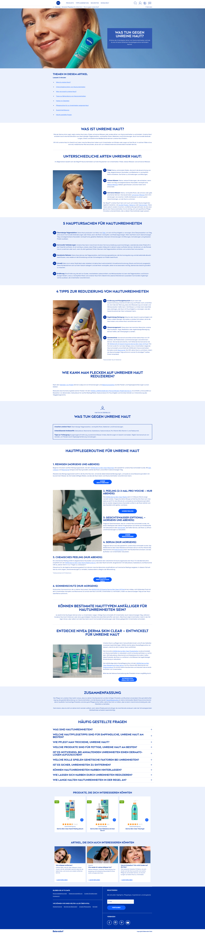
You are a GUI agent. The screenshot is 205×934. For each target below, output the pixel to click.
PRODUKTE (70, 3)
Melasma (132, 205)
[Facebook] (109, 922)
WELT (105, 3)
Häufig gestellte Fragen (64, 115)
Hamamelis (121, 528)
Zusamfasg (62, 110)
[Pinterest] (121, 922)
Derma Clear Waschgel (102, 468)
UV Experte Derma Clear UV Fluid (108, 589)
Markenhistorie (57, 906)
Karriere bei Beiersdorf (70, 906)
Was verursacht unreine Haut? (66, 91)
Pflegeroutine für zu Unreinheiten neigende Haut (72, 105)
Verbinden (111, 917)
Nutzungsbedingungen (60, 893)
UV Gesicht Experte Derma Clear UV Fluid (129, 344)
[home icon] (53, 7)
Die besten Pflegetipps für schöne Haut (72, 7)
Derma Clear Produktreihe (125, 651)
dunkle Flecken (124, 205)
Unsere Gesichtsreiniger (102, 482)
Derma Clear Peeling (116, 497)
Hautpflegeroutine (112, 700)
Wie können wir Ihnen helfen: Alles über (71, 903)
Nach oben (149, 7)
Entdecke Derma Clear (128, 679)
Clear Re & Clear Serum (102, 579)
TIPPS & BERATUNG (82, 3)
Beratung (57, 7)
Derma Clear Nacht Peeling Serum (80, 563)
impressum (56, 896)
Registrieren (112, 890)
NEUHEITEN (95, 3)
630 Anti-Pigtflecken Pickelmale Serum (111, 391)
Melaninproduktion (108, 385)
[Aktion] (145, 3)
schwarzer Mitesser (138, 195)
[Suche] (135, 3)
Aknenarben (143, 205)
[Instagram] (115, 922)
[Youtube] (128, 922)
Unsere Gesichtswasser (127, 535)
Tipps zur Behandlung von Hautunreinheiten (71, 96)
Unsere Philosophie (85, 906)
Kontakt (95, 906)
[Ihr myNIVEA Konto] (140, 3)
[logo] (58, 3)
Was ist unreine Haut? (63, 82)
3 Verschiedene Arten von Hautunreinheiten (70, 87)
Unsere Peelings (127, 511)
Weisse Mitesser (112, 185)
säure (119, 549)
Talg (103, 233)
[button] (81, 819)
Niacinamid (121, 350)
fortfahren (116, 907)
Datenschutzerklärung (75, 893)
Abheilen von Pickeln (67, 385)
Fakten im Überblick (62, 101)
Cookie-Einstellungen (90, 893)
